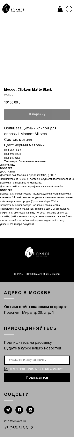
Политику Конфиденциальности (44, 368)
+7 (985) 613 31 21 (19, 428)
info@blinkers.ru (15, 421)
